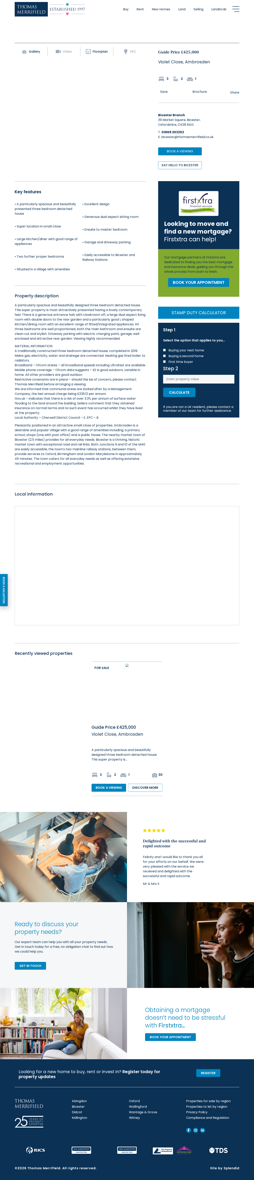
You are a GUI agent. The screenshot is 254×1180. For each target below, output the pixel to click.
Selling (198, 9)
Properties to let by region (206, 1107)
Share (234, 92)
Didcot (77, 1112)
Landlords (218, 9)
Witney (134, 1118)
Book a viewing (180, 151)
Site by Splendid (224, 1168)
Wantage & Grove (143, 1112)
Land (182, 9)
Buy (126, 9)
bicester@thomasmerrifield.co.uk (187, 137)
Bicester (78, 1107)
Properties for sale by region (208, 1101)
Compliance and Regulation (207, 1118)
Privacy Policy (197, 1112)
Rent (140, 9)
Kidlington (79, 1118)
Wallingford (138, 1107)
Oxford (134, 1101)
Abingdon (79, 1101)
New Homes (161, 9)
